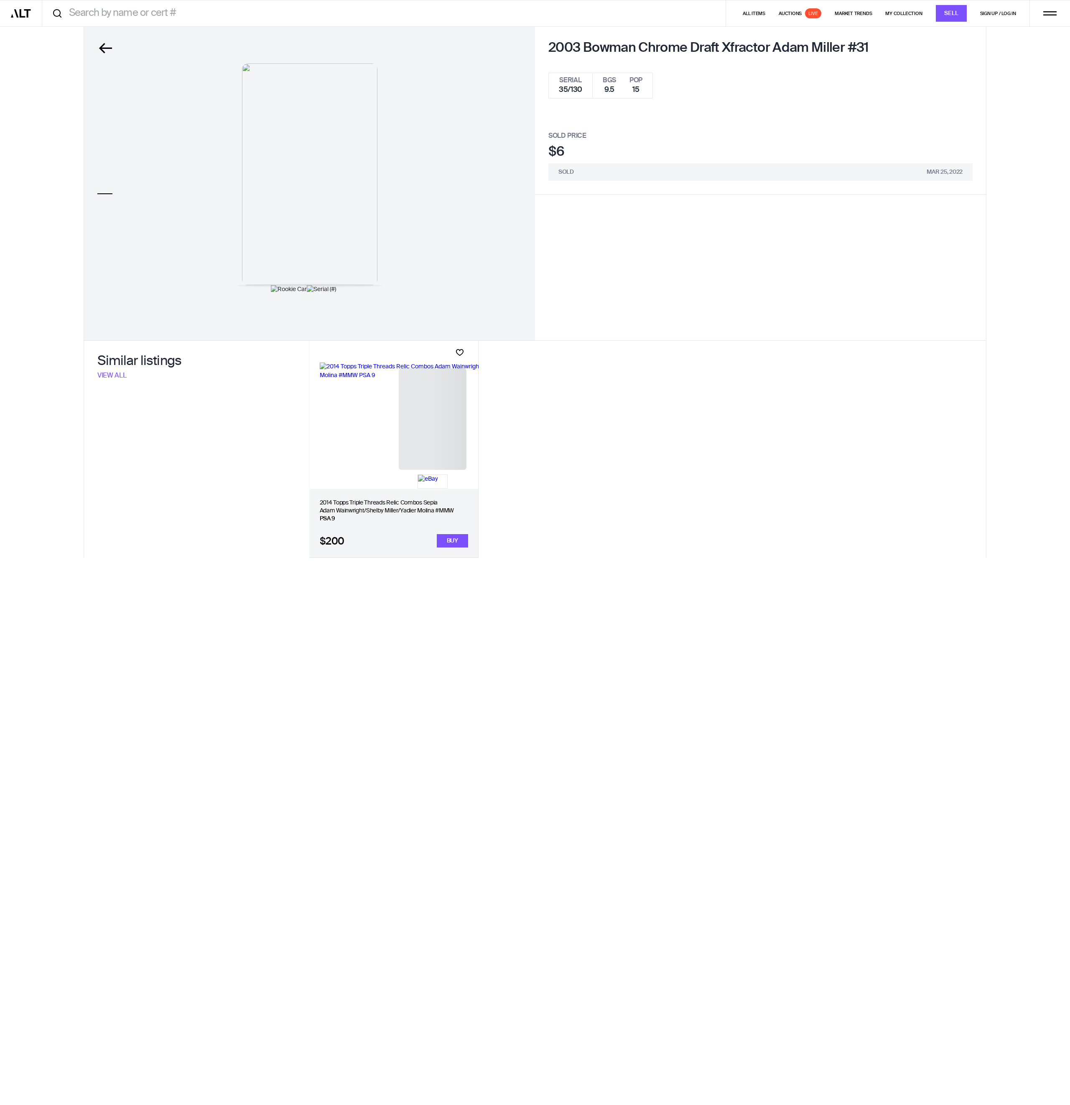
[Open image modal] (309, 174)
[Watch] (459, 352)
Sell (951, 13)
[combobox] (387, 13)
